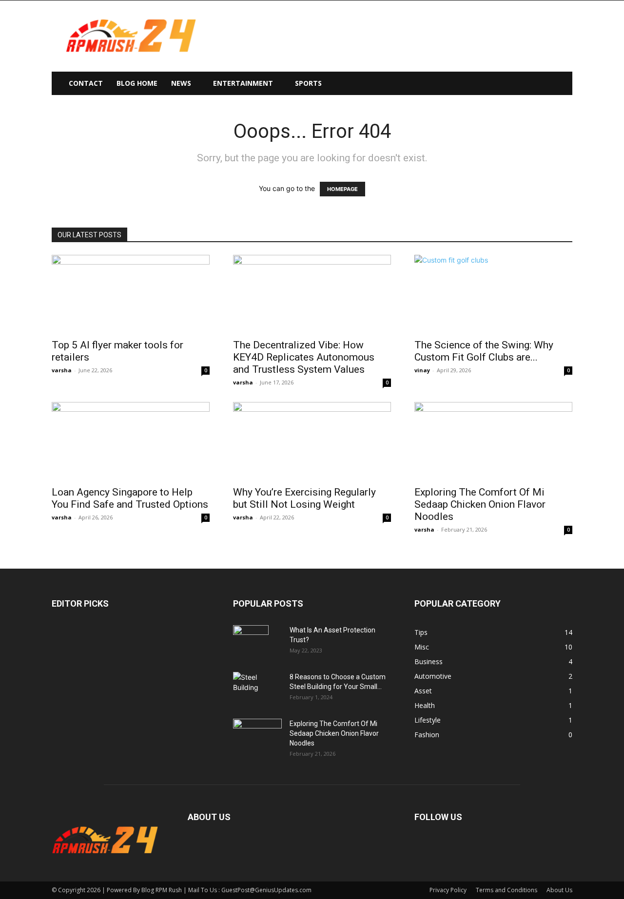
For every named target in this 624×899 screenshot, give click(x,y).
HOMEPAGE (342, 189)
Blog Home (137, 83)
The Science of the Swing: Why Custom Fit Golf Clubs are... (483, 351)
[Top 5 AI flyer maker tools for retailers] (131, 294)
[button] (560, 84)
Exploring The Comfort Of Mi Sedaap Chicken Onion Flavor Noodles (480, 504)
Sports (308, 83)
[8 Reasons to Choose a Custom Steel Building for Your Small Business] (257, 685)
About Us (559, 890)
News (181, 83)
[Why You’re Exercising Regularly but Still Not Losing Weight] (312, 441)
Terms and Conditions (506, 890)
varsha (62, 370)
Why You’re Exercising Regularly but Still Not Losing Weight (304, 498)
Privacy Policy (448, 890)
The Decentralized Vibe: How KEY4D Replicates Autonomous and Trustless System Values (303, 357)
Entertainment (243, 83)
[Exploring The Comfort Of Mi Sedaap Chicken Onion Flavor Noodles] (493, 441)
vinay (422, 370)
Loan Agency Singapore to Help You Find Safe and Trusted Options (130, 498)
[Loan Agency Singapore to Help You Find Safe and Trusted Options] (131, 441)
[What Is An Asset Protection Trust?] (251, 642)
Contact (86, 83)
